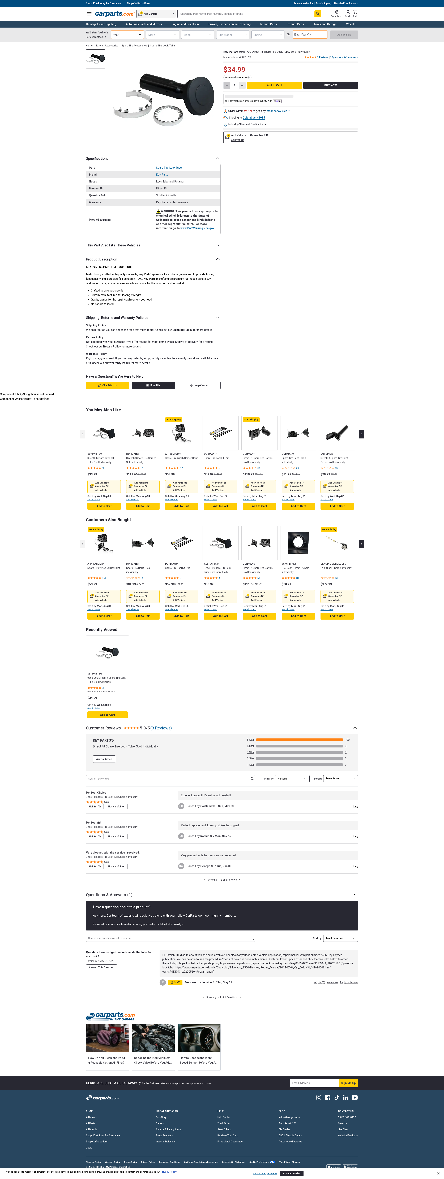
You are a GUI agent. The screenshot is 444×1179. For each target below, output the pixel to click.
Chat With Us (109, 385)
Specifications (97, 158)
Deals (89, 1147)
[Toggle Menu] (89, 14)
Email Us (155, 385)
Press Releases (164, 1135)
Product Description (101, 259)
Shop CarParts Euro (97, 1141)
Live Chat (343, 1129)
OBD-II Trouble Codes (290, 1135)
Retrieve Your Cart (227, 1135)
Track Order (223, 1123)
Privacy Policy (148, 1162)
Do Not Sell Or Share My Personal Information (108, 1167)
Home (89, 45)
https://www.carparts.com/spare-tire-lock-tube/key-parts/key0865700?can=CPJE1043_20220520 (280, 963)
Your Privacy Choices (289, 1162)
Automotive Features (290, 1141)
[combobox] (127, 34)
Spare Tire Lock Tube (169, 167)
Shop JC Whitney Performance (103, 1135)
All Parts (90, 1123)
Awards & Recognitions (168, 1129)
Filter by (269, 778)
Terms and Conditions (169, 1162)
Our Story (161, 1117)
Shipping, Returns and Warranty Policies (117, 318)
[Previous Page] (204, 879)
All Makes (91, 1117)
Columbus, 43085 (254, 117)
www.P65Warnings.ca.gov (197, 228)
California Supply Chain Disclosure (201, 1162)
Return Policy (112, 346)
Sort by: (317, 938)
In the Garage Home (289, 1117)
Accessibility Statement (233, 1162)
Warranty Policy (119, 363)
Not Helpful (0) (116, 806)
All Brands (91, 1129)
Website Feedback (348, 1135)
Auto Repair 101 (287, 1123)
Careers (160, 1123)
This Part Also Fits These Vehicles (113, 245)
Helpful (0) (95, 806)
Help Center (201, 385)
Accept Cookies (292, 1173)
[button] (101, 490)
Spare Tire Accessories (134, 45)
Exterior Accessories (107, 45)
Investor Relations (166, 1141)
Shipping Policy (182, 330)
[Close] (438, 1173)
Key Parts (162, 174)
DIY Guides (284, 1129)
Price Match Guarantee (230, 1141)
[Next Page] (239, 879)
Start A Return (225, 1129)
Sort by (318, 778)
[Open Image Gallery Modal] (164, 99)
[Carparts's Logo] (115, 14)
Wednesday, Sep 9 (277, 111)
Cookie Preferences (259, 1162)
